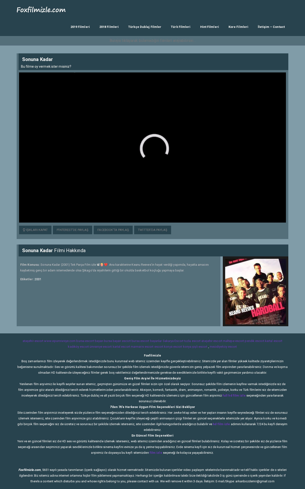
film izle (156, 452)
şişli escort (199, 346)
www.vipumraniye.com (60, 341)
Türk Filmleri (180, 27)
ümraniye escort (101, 346)
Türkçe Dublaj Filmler (144, 27)
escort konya (163, 346)
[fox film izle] (41, 9)
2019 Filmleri (80, 27)
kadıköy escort (78, 346)
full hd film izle (234, 395)
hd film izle (221, 424)
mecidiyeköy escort (223, 346)
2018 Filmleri (109, 27)
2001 (38, 279)
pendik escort (254, 341)
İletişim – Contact (271, 27)
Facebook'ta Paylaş (113, 230)
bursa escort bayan (89, 341)
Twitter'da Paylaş (152, 230)
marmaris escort (142, 346)
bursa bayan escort (117, 341)
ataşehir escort (33, 341)
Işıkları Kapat (36, 230)
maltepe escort (233, 341)
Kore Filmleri (238, 27)
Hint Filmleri (209, 27)
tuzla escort (192, 341)
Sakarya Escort (173, 341)
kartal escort (273, 341)
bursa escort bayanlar (147, 341)
